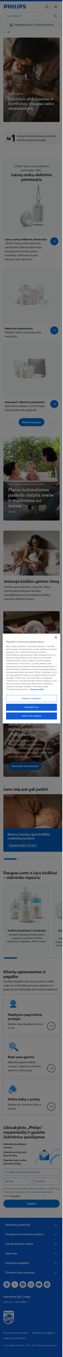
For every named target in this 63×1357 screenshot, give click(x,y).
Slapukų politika (22, 690)
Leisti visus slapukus (30, 717)
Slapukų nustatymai (30, 699)
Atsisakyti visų (30, 708)
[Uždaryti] (54, 636)
